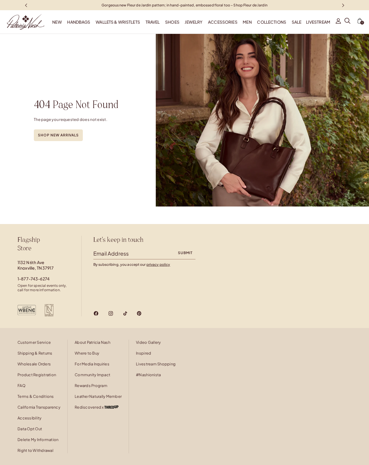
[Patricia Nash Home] (22, 22)
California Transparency (39, 407)
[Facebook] (96, 313)
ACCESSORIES (222, 22)
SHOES (172, 22)
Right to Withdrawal (35, 450)
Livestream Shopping (156, 364)
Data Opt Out (30, 428)
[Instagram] (111, 313)
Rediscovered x (89, 407)
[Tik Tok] (125, 313)
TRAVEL (153, 22)
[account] (338, 22)
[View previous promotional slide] (26, 5)
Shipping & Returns (35, 353)
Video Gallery (148, 342)
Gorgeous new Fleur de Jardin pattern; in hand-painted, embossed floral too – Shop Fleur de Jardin (184, 5)
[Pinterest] (139, 313)
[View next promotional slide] (343, 5)
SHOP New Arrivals (58, 135)
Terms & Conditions (36, 396)
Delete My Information (38, 439)
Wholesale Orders (34, 364)
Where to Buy (87, 353)
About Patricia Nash (92, 342)
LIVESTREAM (318, 22)
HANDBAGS (78, 22)
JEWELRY (193, 22)
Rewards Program (91, 385)
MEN (247, 22)
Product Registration (37, 374)
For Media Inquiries (92, 364)
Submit (185, 253)
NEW (57, 22)
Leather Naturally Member (98, 396)
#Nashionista (148, 374)
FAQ (21, 385)
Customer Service (34, 342)
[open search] (347, 22)
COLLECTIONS (271, 22)
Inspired (143, 353)
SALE (297, 22)
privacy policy (158, 264)
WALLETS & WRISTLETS (118, 22)
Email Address (111, 253)
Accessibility (29, 418)
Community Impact (92, 374)
